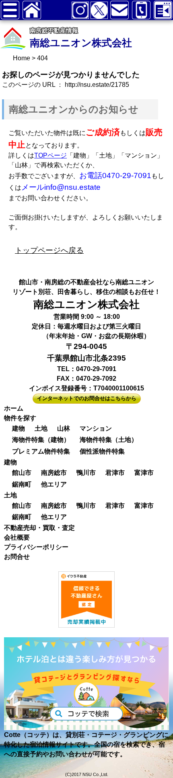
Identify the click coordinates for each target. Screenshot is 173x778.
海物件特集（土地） (109, 439)
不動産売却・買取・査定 (39, 527)
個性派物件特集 (102, 451)
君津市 (115, 472)
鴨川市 (86, 472)
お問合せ (17, 556)
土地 (41, 428)
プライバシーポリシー (36, 547)
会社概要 (17, 537)
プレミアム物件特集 (41, 451)
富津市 (144, 472)
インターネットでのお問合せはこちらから (86, 398)
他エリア (54, 484)
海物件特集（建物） (41, 439)
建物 (18, 428)
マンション (96, 428)
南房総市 (54, 472)
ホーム (13, 408)
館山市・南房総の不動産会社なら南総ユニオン (86, 282)
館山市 (21, 472)
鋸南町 (21, 484)
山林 (63, 428)
